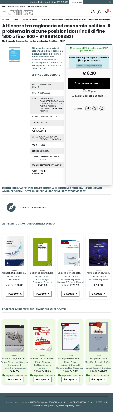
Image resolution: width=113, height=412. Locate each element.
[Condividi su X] (95, 108)
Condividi (78, 108)
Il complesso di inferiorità (71, 358)
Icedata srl (62, 405)
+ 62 (42, 171)
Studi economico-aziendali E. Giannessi (50, 138)
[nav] (4, 255)
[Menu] (4, 12)
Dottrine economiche (51, 165)
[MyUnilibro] (99, 12)
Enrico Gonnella (26, 41)
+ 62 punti (91, 91)
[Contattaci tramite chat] (93, 12)
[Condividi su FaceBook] (88, 108)
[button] (107, 12)
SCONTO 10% (77, 2)
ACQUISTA (15, 293)
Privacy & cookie (75, 405)
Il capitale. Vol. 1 (98, 358)
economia (44, 151)
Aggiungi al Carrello (90, 83)
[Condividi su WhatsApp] (102, 108)
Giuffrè (44, 122)
